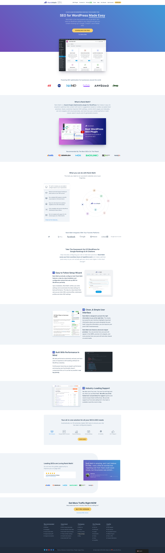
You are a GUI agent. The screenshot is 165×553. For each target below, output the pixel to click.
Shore (94, 538)
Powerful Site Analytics (66, 535)
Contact (80, 529)
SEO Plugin (75, 2)
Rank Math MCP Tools (66, 538)
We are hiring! (81, 533)
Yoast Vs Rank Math (49, 531)
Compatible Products (111, 531)
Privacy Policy (82, 531)
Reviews (46, 527)
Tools (94, 2)
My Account (111, 2)
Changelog (47, 529)
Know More (82, 439)
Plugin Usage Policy (79, 550)
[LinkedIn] (53, 550)
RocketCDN (95, 533)
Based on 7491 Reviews (51, 476)
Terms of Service (61, 550)
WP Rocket (95, 529)
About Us (81, 527)
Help (98, 2)
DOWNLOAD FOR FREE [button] (82, 30)
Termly (94, 535)
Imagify (95, 531)
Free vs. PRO (110, 535)
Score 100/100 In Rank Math (68, 529)
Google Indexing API (49, 533)
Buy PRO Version (82, 509)
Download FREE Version (82, 512)
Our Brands (103, 2)
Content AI (82, 2)
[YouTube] (49, 550)
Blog (80, 535)
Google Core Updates (49, 535)
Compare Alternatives (111, 538)
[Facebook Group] (47, 550)
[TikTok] (55, 550)
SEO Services (110, 529)
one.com (95, 527)
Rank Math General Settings (67, 531)
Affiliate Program (110, 533)
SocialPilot (95, 540)
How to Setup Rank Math (67, 527)
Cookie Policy (70, 550)
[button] (82, 131)
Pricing (87, 2)
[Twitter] (44, 550)
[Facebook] (51, 550)
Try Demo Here (82, 34)
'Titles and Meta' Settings (67, 533)
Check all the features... (51, 220)
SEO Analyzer (110, 527)
